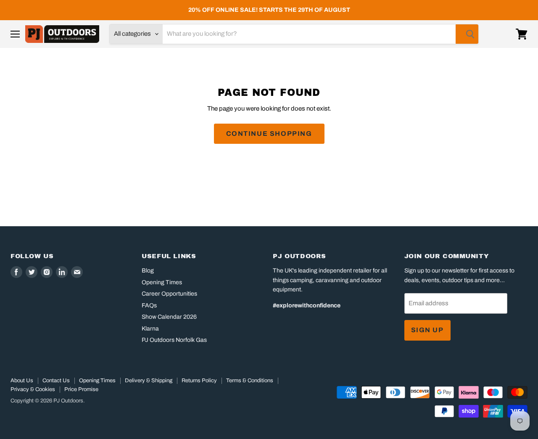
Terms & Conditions (249, 380)
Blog (148, 270)
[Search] (467, 34)
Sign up (427, 329)
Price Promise (81, 389)
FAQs (149, 305)
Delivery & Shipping (148, 380)
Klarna (150, 328)
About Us (22, 380)
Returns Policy (199, 380)
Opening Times (162, 282)
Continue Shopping (269, 133)
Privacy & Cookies (33, 389)
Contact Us (56, 380)
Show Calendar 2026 (169, 317)
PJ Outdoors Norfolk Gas (174, 340)
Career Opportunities (169, 294)
